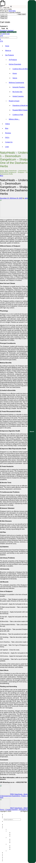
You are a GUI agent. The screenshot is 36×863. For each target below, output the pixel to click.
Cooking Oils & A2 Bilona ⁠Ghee (23, 69)
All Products (13, 59)
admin (27, 198)
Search (32, 431)
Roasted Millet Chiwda (20, 110)
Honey (15, 73)
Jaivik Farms (16, 811)
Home (7, 46)
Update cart (4, 16)
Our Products (9, 55)
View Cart (3, 32)
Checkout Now (12, 32)
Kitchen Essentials (15, 64)
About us (8, 50)
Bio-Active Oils (17, 92)
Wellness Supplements (16, 82)
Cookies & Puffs (18, 114)
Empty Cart (4, 18)
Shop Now (12, 11)
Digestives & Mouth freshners (22, 105)
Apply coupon (21, 14)
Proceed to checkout (6, 30)
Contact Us (8, 142)
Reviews (8, 133)
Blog (6, 128)
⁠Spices (15, 78)
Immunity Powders (19, 87)
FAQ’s (7, 137)
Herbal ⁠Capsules (18, 96)
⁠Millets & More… (14, 119)
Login (7, 146)
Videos (7, 124)
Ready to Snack (14, 101)
